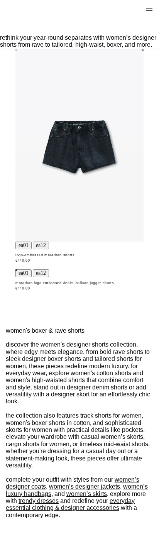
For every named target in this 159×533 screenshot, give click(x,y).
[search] (125, 10)
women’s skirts (86, 494)
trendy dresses (39, 500)
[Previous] (23, 245)
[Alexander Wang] (38, 10)
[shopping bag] (138, 10)
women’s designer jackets (84, 486)
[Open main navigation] (149, 10)
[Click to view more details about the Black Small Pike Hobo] (79, 145)
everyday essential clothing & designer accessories (70, 504)
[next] (41, 245)
